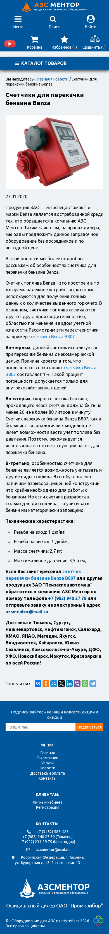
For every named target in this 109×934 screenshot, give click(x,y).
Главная (42, 79)
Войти (90, 27)
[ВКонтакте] (38, 683)
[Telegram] (92, 683)
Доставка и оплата (47, 773)
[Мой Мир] (53, 683)
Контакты (47, 778)
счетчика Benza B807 (53, 336)
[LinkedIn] (69, 683)
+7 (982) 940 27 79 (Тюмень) (47, 836)
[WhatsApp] (85, 683)
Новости (60, 79)
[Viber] (77, 683)
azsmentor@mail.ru (53, 849)
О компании (47, 758)
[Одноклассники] (45, 683)
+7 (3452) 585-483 (53, 831)
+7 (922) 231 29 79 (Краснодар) (47, 842)
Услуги (47, 763)
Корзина (34, 47)
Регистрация (47, 807)
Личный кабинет (48, 802)
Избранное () (64, 47)
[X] (61, 683)
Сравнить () (94, 47)
